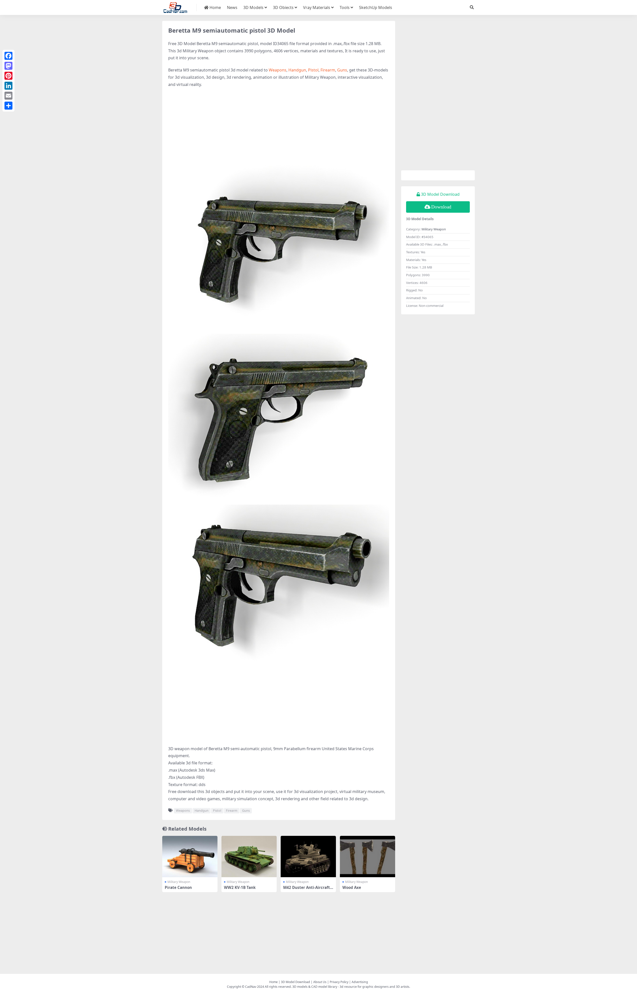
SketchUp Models (375, 7)
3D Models (253, 7)
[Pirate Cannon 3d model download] (189, 856)
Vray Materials (316, 7)
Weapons (277, 70)
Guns (342, 70)
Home (215, 7)
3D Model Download (295, 982)
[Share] (8, 106)
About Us (319, 982)
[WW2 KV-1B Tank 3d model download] (249, 856)
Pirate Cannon (178, 887)
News (232, 7)
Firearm (327, 70)
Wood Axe (351, 887)
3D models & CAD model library (314, 987)
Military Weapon (178, 882)
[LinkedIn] (8, 86)
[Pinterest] (8, 76)
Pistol (313, 70)
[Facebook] (8, 56)
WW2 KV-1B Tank (240, 887)
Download (441, 206)
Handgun (297, 70)
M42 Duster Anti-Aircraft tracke (308, 889)
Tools (345, 7)
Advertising (360, 982)
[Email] (8, 96)
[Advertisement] (278, 128)
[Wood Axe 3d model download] (367, 856)
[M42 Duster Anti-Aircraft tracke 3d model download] (308, 856)
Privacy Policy (339, 982)
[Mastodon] (8, 66)
